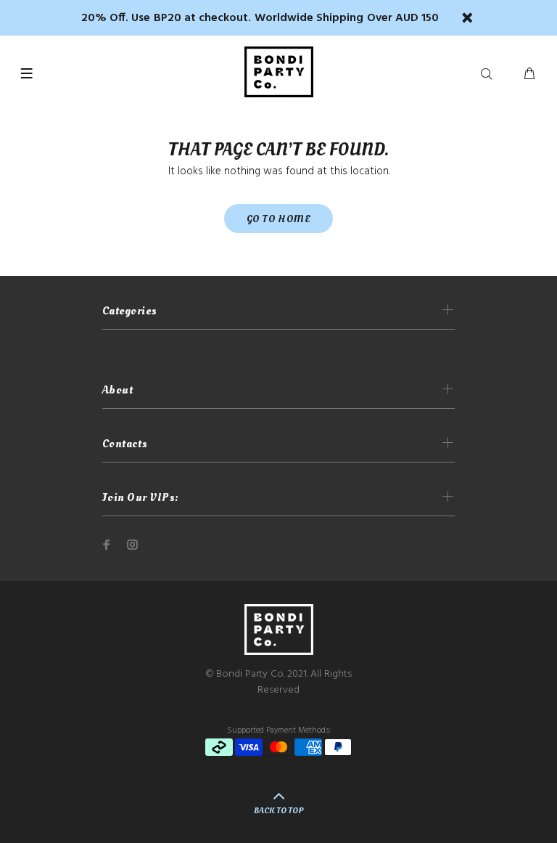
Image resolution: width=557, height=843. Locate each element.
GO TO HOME (278, 219)
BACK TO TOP (278, 811)
